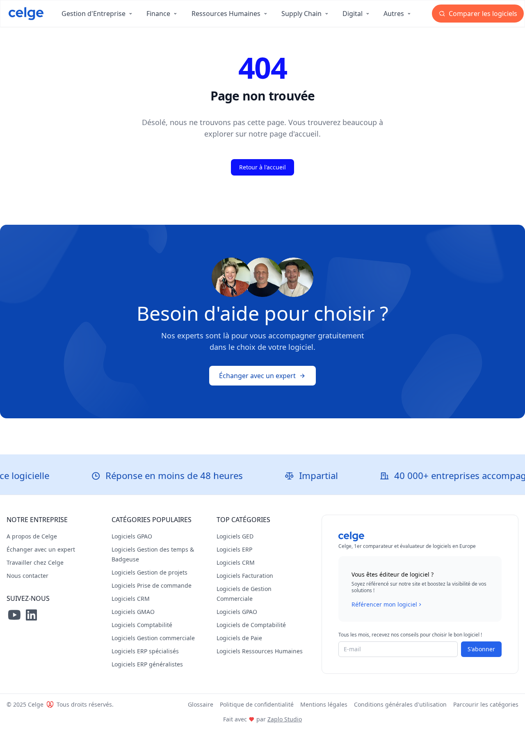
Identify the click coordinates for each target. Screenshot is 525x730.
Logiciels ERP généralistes (147, 664)
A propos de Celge (32, 536)
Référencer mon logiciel (384, 604)
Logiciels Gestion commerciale (153, 638)
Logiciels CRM (131, 598)
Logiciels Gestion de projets (149, 572)
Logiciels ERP (234, 549)
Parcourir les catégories (485, 704)
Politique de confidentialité (257, 704)
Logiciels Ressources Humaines (260, 651)
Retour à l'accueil (262, 167)
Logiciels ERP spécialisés (145, 651)
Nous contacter (27, 575)
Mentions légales (323, 704)
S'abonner (481, 649)
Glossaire (200, 704)
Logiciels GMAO (133, 612)
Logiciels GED (235, 536)
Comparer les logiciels (482, 13)
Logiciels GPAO (132, 536)
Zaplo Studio (284, 719)
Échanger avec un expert (257, 375)
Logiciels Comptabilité (142, 625)
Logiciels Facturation (245, 575)
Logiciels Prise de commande (152, 585)
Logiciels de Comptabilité (251, 625)
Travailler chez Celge (35, 562)
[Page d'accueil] (26, 13)
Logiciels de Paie (239, 638)
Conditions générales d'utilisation (400, 704)
